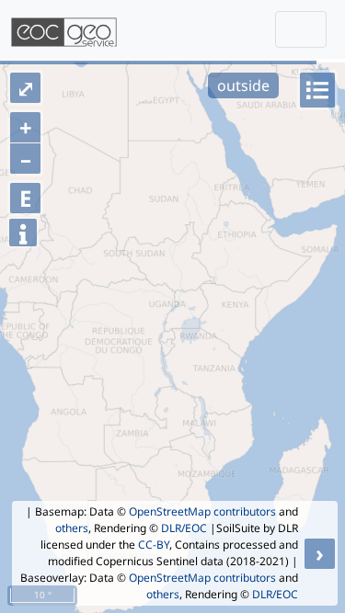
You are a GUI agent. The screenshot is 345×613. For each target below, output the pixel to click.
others (71, 528)
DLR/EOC (184, 528)
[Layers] (317, 90)
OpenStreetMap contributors (202, 511)
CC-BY (153, 544)
